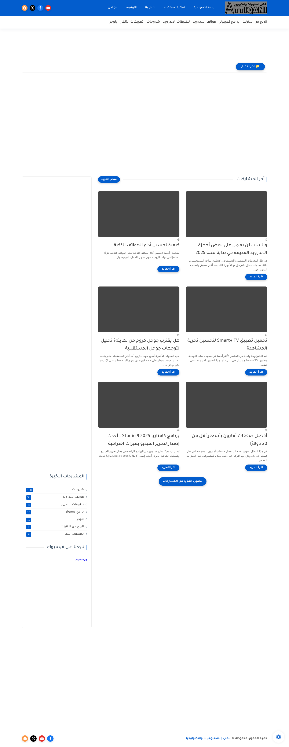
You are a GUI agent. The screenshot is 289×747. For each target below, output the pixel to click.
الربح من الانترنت (254, 22)
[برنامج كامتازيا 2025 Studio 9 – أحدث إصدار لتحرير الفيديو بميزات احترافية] (138, 405)
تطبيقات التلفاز (131, 22)
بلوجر (113, 22)
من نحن (112, 7)
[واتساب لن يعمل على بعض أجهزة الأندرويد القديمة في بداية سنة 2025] (226, 214)
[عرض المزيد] (109, 179)
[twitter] (32, 8)
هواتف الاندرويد (204, 22)
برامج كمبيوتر (229, 22)
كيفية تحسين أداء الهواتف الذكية (146, 245)
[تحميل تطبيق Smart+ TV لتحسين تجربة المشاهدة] (226, 309)
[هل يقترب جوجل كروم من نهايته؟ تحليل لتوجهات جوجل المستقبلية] (138, 309)
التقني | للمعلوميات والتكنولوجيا (208, 738)
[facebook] (40, 8)
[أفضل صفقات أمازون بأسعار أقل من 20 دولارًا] (226, 405)
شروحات (153, 22)
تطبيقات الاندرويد (176, 22)
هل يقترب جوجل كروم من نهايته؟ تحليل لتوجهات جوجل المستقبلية (140, 345)
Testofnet (80, 560)
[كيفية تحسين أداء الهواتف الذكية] (138, 214)
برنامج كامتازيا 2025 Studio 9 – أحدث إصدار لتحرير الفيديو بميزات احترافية (143, 440)
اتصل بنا (150, 7)
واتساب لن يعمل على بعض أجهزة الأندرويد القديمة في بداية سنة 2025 (231, 249)
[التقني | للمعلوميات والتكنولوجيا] (246, 7)
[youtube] (48, 8)
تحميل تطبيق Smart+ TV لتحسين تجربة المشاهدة (227, 345)
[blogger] (25, 8)
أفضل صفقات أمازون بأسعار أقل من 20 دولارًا (229, 440)
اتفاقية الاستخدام (175, 7)
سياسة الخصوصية (205, 7)
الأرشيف (131, 7)
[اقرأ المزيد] (256, 277)
